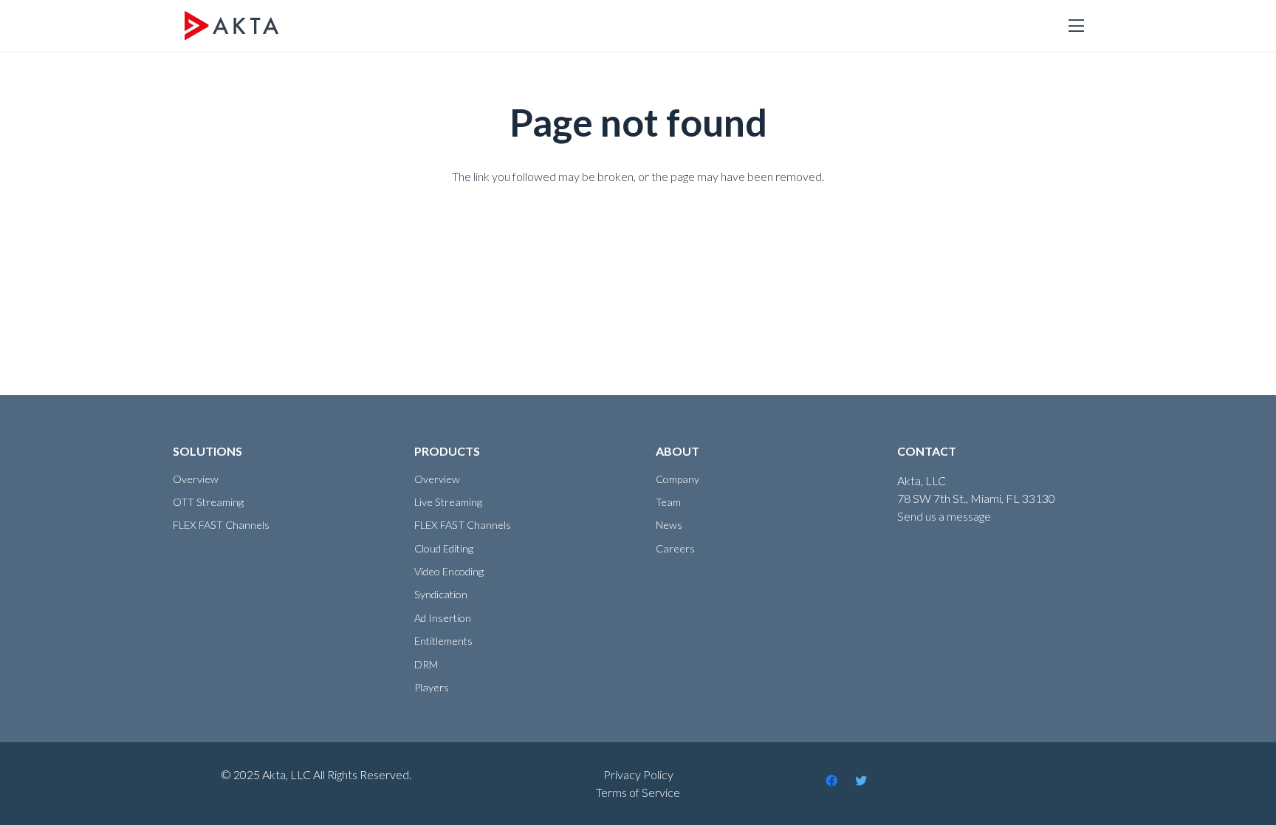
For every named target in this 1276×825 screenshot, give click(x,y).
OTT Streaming (208, 502)
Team (668, 502)
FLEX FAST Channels (221, 524)
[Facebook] (831, 780)
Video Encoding (449, 571)
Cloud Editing (443, 548)
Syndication (440, 594)
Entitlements (443, 640)
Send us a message (944, 516)
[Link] (231, 26)
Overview (196, 479)
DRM (426, 664)
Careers (675, 548)
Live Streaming (448, 502)
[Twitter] (861, 780)
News (669, 524)
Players (431, 687)
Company (677, 479)
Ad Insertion (442, 618)
